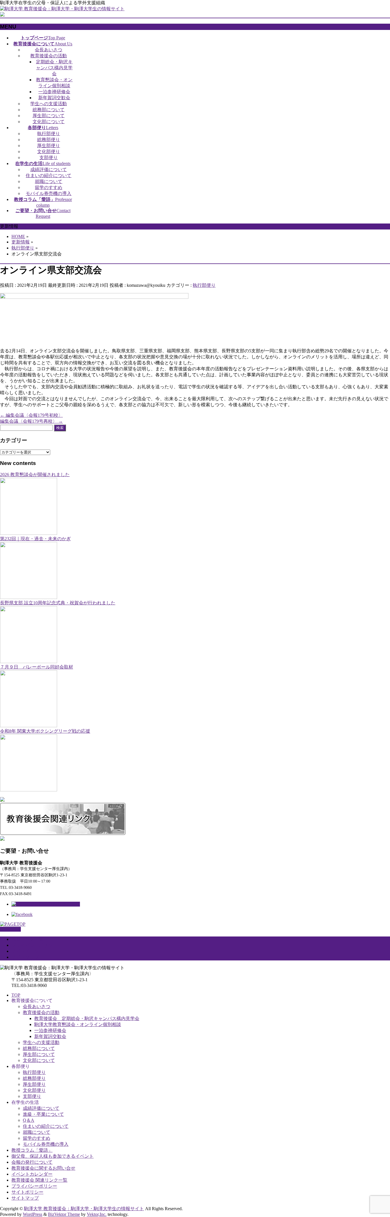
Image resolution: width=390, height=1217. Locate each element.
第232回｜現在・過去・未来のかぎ (35, 538)
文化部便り (48, 151)
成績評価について (48, 169)
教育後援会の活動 (48, 55)
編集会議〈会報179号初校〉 (31, 415)
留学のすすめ (48, 187)
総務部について (49, 109)
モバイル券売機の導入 (48, 193)
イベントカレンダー (32, 1174)
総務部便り (48, 139)
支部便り (48, 157)
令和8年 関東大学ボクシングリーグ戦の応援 (45, 731)
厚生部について (49, 115)
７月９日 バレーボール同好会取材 (36, 667)
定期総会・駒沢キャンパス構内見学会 (54, 67)
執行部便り (48, 133)
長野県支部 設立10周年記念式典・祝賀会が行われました (57, 602)
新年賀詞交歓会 (54, 97)
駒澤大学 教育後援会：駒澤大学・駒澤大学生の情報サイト (84, 1208)
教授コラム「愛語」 (32, 1150)
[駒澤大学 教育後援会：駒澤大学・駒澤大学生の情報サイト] (62, 8)
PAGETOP (10, 929)
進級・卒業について (43, 1114)
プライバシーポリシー (34, 945)
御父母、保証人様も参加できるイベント (52, 1156)
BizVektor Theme (64, 1214)
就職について (48, 181)
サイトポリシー (27, 951)
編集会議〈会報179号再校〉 (31, 421)
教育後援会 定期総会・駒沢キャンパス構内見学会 (86, 1018)
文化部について (49, 121)
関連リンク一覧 (27, 939)
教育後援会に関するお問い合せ (43, 1168)
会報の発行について (32, 1162)
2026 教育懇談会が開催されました (35, 474)
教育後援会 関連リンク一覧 (39, 1180)
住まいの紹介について (48, 175)
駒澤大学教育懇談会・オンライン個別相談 (77, 1024)
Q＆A (28, 1120)
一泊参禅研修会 (54, 91)
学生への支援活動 (48, 103)
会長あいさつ (48, 49)
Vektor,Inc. (96, 1214)
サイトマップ (25, 957)
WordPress (32, 1214)
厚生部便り (48, 145)
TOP (15, 995)
